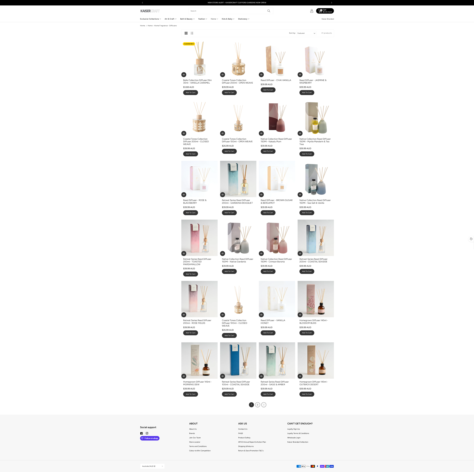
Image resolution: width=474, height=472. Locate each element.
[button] (150, 19)
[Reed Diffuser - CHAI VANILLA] (277, 59)
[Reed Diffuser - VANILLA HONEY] (277, 299)
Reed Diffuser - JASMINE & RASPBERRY (312, 81)
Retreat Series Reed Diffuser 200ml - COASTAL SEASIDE (313, 260)
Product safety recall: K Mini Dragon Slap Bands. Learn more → (237, 3)
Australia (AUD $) (148, 466)
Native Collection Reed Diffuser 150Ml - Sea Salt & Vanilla (315, 201)
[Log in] (311, 11)
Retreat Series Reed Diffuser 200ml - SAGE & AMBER (275, 383)
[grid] (186, 33)
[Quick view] (183, 74)
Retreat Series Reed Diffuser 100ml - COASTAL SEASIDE (236, 383)
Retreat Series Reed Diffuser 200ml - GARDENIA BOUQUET (237, 201)
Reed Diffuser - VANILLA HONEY (273, 321)
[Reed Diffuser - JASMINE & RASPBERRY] (316, 59)
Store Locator (194, 442)
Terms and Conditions (198, 446)
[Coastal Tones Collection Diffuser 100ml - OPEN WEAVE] (238, 117)
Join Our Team (195, 438)
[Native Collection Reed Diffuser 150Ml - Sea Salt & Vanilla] (316, 179)
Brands (192, 433)
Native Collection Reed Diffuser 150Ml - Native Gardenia (237, 260)
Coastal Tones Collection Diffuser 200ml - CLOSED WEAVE (196, 142)
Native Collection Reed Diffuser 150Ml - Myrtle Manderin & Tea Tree (315, 142)
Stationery (242, 19)
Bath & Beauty (186, 19)
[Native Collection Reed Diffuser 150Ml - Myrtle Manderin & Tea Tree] (316, 117)
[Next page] (263, 404)
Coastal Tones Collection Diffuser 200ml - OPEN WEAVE (237, 81)
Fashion (201, 19)
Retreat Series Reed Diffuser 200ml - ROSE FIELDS (197, 321)
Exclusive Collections (149, 19)
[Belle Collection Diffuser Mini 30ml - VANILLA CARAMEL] (199, 59)
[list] (192, 33)
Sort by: (292, 33)
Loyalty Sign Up (293, 429)
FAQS (240, 433)
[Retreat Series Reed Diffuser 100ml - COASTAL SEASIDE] (238, 360)
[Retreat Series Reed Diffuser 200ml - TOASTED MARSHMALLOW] (199, 238)
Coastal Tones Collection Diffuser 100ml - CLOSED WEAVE (234, 323)
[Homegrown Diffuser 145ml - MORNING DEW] (199, 360)
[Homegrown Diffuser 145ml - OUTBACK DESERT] (316, 360)
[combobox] (231, 11)
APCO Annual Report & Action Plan (252, 442)
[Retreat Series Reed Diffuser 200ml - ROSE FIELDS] (199, 299)
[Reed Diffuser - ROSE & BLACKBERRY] (199, 179)
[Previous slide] (142, 2)
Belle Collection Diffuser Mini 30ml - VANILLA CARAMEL (197, 81)
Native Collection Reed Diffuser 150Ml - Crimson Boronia (276, 260)
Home (213, 19)
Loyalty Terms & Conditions (298, 433)
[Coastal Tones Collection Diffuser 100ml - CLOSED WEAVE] (238, 299)
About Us (193, 429)
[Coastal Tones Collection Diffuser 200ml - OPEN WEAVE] (238, 59)
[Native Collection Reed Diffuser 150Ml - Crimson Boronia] (277, 238)
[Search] (269, 11)
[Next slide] (331, 2)
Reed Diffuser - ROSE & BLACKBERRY (195, 201)
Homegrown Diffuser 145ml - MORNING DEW (197, 383)
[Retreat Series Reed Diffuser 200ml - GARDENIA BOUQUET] (238, 179)
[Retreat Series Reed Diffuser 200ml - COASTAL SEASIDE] (316, 238)
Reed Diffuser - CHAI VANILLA (276, 80)
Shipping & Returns (246, 446)
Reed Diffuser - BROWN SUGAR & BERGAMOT (277, 201)
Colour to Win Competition (200, 451)
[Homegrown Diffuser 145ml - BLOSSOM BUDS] (316, 299)
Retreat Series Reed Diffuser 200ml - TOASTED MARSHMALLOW (197, 262)
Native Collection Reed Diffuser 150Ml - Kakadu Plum (276, 140)
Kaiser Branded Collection (297, 442)
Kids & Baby (227, 19)
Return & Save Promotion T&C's (251, 451)
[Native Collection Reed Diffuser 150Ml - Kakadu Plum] (277, 117)
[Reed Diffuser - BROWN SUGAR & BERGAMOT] (277, 179)
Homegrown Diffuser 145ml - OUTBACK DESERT (313, 383)
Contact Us (242, 429)
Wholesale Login (294, 438)
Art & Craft (169, 19)
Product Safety (244, 438)
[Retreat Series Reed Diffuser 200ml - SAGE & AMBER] (277, 360)
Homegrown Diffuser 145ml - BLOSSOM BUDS (313, 321)
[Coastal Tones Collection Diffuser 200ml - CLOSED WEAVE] (199, 117)
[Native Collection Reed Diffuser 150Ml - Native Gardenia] (238, 238)
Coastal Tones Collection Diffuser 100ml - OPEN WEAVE (237, 140)
